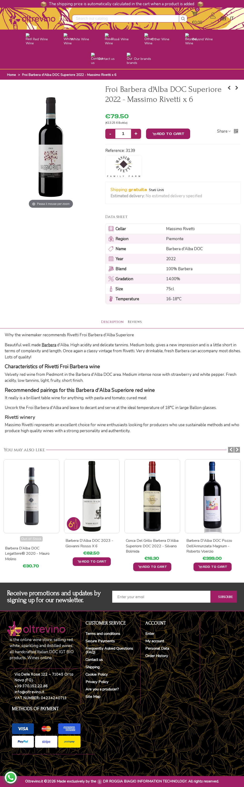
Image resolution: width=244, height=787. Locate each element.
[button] (205, 196)
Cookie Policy (97, 674)
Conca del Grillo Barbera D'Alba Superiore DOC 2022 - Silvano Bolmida (92, 546)
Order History (156, 655)
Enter (149, 633)
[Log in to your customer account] (213, 18)
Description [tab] (112, 322)
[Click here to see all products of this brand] (123, 166)
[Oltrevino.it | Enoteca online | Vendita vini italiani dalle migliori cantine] (32, 18)
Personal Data (157, 648)
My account (154, 641)
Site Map (93, 696)
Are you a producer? (102, 689)
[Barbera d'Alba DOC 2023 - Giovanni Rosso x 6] (31, 496)
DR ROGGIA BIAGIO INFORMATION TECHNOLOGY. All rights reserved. (161, 781)
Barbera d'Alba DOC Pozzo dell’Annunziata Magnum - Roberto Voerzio (149, 546)
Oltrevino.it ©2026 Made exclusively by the (60, 781)
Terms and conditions (103, 633)
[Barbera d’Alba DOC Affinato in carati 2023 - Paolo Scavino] (213, 496)
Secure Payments (100, 641)
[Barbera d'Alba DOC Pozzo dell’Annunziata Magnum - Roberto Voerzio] (152, 496)
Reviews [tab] (135, 322)
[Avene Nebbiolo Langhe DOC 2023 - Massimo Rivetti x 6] (236, 88)
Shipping (93, 667)
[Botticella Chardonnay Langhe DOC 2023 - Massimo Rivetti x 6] (229, 88)
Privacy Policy (97, 681)
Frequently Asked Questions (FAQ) (109, 650)
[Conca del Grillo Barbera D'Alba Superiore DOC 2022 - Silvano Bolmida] (92, 496)
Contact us (94, 659)
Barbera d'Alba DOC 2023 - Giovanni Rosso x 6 (29, 543)
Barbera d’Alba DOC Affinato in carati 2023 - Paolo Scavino (212, 543)
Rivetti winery (20, 417)
